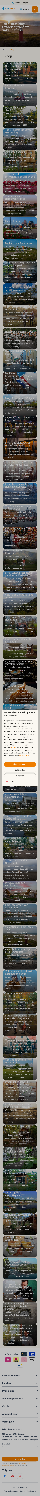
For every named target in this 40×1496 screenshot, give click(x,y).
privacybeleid (24, 756)
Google (13, 748)
